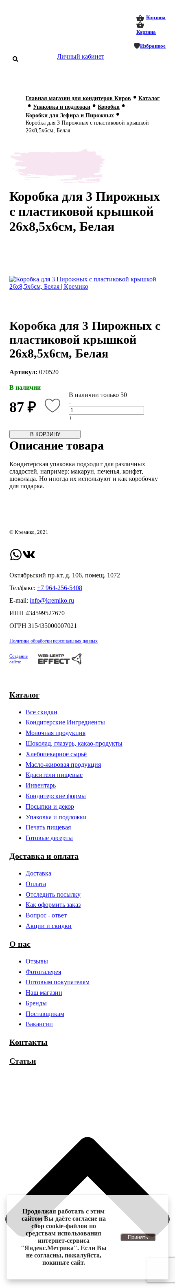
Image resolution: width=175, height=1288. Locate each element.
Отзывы (37, 961)
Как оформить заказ (53, 904)
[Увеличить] (87, 283)
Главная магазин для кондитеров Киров (78, 98)
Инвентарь (41, 785)
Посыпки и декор (50, 806)
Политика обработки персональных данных (53, 641)
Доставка (38, 873)
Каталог (149, 98)
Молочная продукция (55, 732)
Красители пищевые (54, 774)
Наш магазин (44, 992)
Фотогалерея (43, 971)
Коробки (109, 107)
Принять (138, 1237)
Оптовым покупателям (58, 982)
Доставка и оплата (44, 855)
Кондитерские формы (56, 795)
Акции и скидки (49, 925)
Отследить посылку (53, 894)
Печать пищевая (48, 827)
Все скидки (41, 712)
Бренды (36, 1003)
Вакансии (39, 1023)
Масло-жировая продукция (63, 764)
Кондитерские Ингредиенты (65, 722)
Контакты (28, 1042)
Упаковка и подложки (61, 107)
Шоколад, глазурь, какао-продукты (74, 743)
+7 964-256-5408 (59, 587)
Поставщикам (45, 1013)
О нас (20, 943)
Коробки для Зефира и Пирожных (70, 115)
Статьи (22, 1060)
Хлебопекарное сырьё (56, 753)
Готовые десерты (49, 837)
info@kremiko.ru (52, 600)
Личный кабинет (80, 56)
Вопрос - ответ (46, 915)
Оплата (36, 883)
